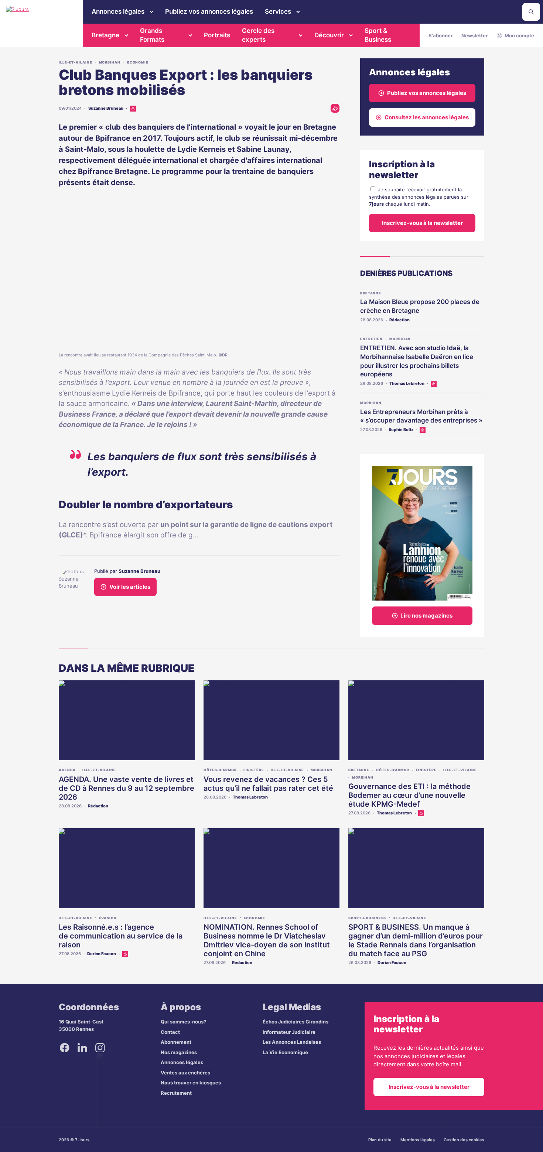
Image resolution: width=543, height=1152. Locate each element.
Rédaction (399, 319)
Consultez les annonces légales (427, 117)
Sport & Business (378, 35)
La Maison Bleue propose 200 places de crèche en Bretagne (419, 306)
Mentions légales (417, 1139)
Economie (137, 62)
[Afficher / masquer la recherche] (531, 12)
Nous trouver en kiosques (191, 1083)
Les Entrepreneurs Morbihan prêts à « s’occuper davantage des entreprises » (421, 416)
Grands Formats (152, 35)
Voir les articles (129, 586)
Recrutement (176, 1093)
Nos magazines (179, 1052)
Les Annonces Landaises (292, 1042)
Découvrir (329, 35)
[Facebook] (65, 1047)
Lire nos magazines (426, 615)
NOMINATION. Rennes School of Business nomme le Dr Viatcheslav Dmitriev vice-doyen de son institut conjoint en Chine (267, 940)
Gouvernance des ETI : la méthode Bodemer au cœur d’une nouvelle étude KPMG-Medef (409, 795)
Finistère (253, 770)
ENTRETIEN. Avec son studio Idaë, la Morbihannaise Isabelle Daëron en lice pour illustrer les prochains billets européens (416, 361)
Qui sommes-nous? (183, 1022)
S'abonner (440, 35)
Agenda (67, 770)
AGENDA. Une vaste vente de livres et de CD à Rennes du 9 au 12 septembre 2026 (126, 788)
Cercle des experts (258, 35)
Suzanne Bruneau (105, 108)
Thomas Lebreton (406, 383)
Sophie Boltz (401, 429)
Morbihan (109, 62)
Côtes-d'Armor (220, 770)
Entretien (371, 339)
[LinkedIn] (82, 1047)
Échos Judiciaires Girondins (295, 1022)
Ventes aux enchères (185, 1073)
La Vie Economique (285, 1052)
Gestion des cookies (464, 1139)
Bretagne (105, 35)
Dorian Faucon (101, 953)
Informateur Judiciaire (289, 1032)
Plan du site (380, 1139)
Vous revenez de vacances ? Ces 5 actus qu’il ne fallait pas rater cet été (268, 784)
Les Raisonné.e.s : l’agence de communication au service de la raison (120, 936)
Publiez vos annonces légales (209, 11)
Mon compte (519, 35)
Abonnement (176, 1042)
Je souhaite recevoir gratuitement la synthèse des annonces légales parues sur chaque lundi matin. (418, 197)
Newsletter (474, 35)
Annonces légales (118, 11)
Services (278, 11)
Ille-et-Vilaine (75, 62)
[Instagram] (100, 1047)
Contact (170, 1032)
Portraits (217, 35)
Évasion (108, 918)
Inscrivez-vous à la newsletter (422, 222)
